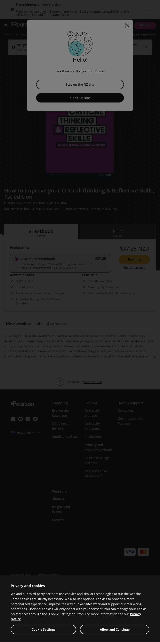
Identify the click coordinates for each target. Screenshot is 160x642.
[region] (80, 608)
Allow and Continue (115, 629)
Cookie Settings (43, 629)
